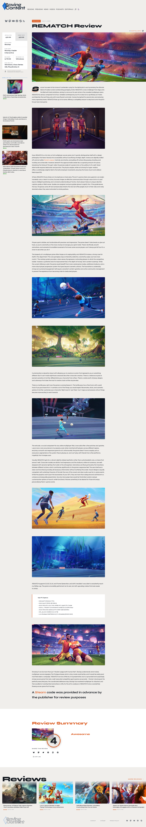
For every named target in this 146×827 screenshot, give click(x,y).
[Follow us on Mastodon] (10, 21)
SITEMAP (102, 820)
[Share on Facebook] (48, 752)
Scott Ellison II (136, 31)
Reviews (30, 9)
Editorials (69, 9)
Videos (52, 9)
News (46, 9)
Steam (40, 692)
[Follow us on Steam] (20, 21)
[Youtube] (134, 820)
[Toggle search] (75, 9)
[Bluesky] (127, 820)
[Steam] (141, 820)
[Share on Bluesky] (34, 752)
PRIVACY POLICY (114, 820)
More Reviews (135, 779)
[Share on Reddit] (53, 752)
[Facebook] (138, 820)
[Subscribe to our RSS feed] (24, 21)
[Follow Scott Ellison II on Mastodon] (143, 31)
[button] (68, 128)
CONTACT (93, 820)
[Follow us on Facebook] (17, 21)
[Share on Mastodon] (38, 752)
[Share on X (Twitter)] (43, 752)
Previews (39, 9)
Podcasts (60, 9)
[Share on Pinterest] (58, 752)
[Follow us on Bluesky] (6, 21)
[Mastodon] (130, 820)
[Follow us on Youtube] (13, 21)
